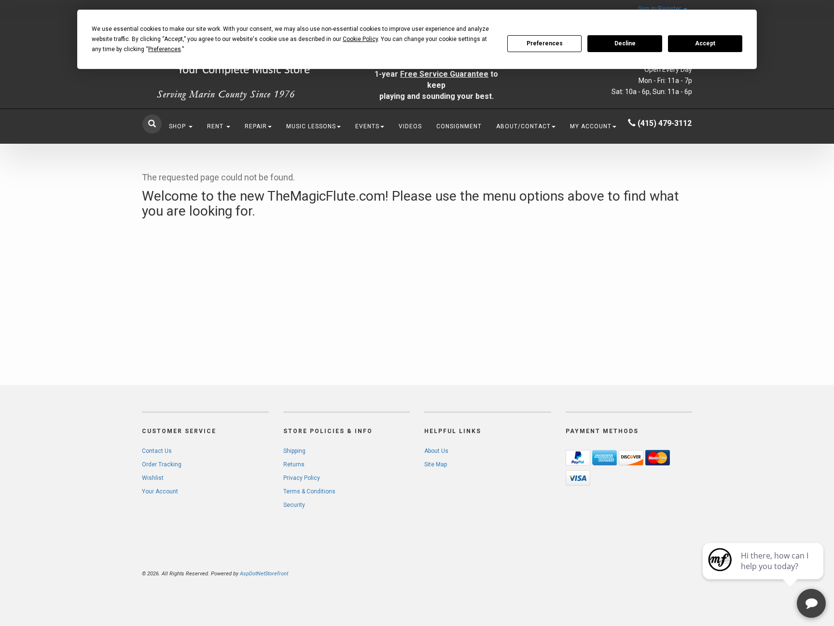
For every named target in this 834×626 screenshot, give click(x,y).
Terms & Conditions (309, 491)
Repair (256, 126)
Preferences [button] (164, 49)
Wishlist (153, 478)
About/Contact (523, 126)
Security (294, 505)
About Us (436, 451)
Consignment (459, 126)
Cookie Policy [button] (360, 39)
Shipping (294, 451)
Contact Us (157, 451)
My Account (591, 126)
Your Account (160, 491)
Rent (216, 126)
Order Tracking (161, 464)
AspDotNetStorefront (264, 574)
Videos (410, 126)
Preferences (545, 43)
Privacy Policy (301, 478)
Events (367, 126)
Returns (294, 464)
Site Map (435, 464)
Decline (625, 43)
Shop (178, 126)
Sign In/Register (660, 8)
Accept (705, 43)
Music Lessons (311, 126)
